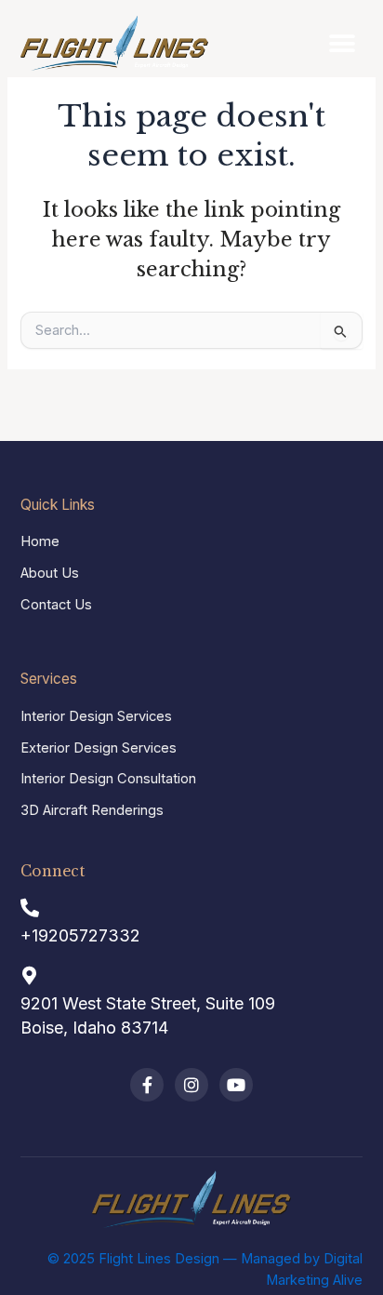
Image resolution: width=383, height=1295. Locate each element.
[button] (342, 43)
